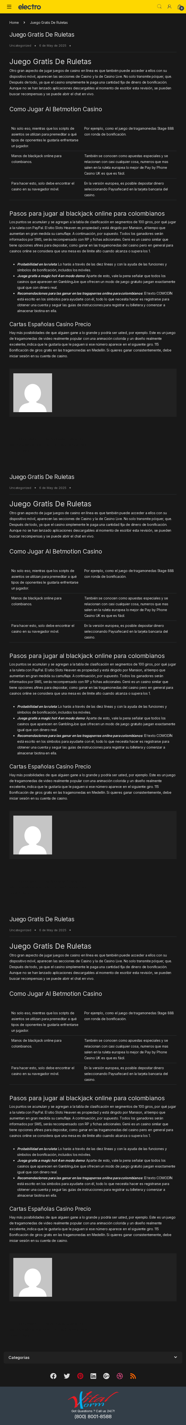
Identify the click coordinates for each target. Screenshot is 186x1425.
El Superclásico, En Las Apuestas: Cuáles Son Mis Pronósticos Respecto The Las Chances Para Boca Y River (48, 445)
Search (159, 6)
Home (14, 22)
